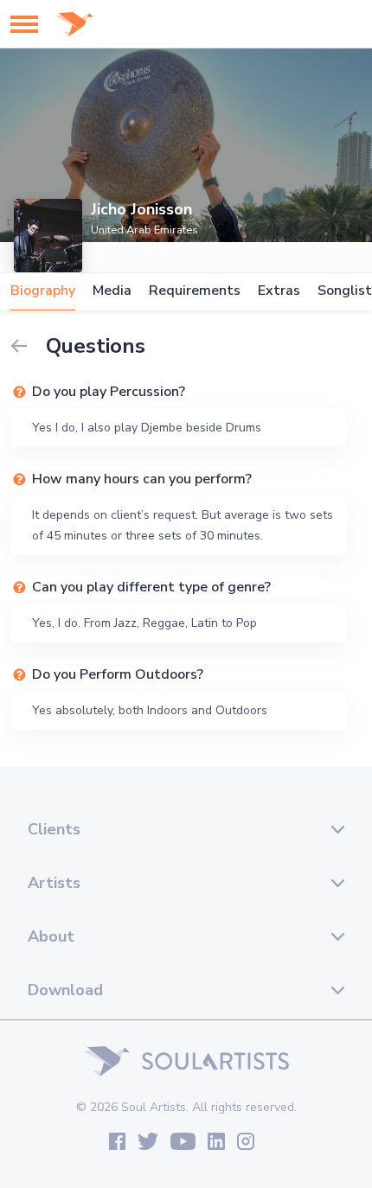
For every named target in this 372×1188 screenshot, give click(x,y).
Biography (42, 291)
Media (112, 291)
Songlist (344, 291)
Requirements (195, 291)
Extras (279, 291)
